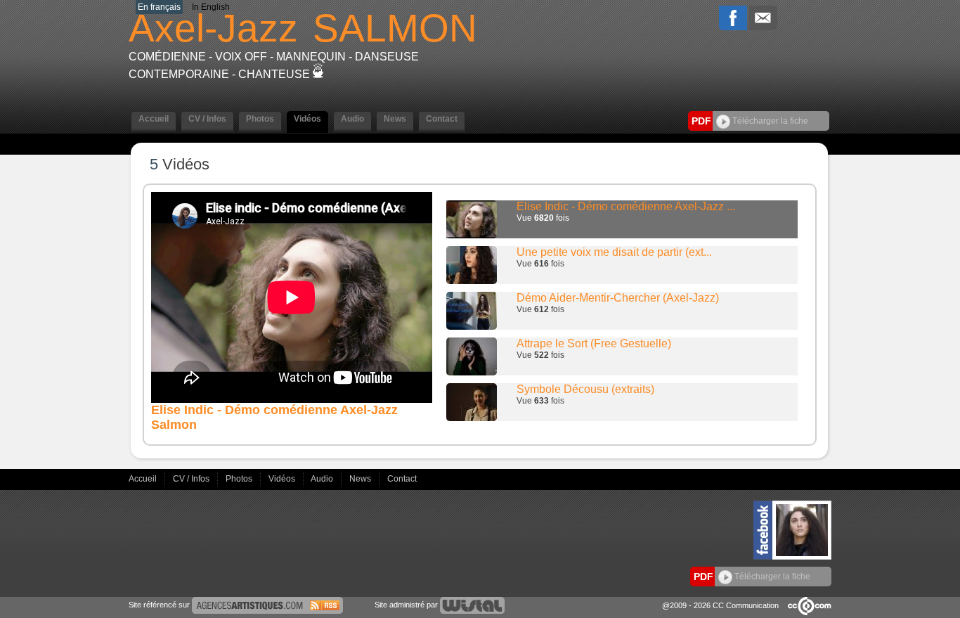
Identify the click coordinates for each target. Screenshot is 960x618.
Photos (240, 479)
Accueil (144, 479)
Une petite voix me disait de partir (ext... (614, 252)
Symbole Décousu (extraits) (585, 389)
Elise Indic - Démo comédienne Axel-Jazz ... (626, 206)
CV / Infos (192, 479)
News (361, 479)
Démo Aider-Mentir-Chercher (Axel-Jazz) (618, 298)
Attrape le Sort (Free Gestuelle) (594, 343)
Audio (323, 479)
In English (211, 7)
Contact (402, 479)
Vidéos (282, 479)
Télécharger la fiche (769, 121)
